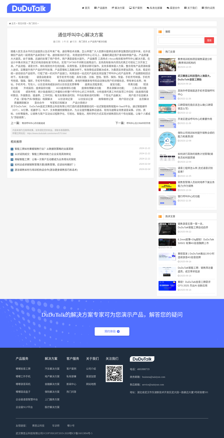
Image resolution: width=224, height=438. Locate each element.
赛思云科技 (38, 425)
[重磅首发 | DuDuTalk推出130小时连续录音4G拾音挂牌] (167, 257)
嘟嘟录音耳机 (23, 384)
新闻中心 (71, 384)
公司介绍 (91, 368)
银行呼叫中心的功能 (189, 196)
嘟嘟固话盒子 (23, 391)
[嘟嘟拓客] (29, 8)
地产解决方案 (52, 376)
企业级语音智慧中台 (27, 399)
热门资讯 (33, 23)
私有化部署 (155, 7)
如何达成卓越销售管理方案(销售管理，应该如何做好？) (45, 164)
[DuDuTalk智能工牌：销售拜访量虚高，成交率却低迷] (167, 272)
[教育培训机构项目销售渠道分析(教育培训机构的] (167, 64)
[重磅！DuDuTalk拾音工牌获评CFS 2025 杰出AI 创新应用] (167, 286)
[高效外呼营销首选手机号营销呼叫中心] (167, 95)
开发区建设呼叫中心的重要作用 (195, 119)
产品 (92, 42)
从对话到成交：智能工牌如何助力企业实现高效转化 (43, 154)
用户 (96, 42)
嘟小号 (71, 425)
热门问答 (71, 391)
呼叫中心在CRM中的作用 (138, 123)
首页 (87, 7)
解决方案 (119, 7)
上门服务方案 (52, 399)
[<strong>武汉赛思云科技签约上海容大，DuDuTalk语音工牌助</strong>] (167, 80)
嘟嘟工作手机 (23, 376)
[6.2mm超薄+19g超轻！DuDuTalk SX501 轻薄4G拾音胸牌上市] (167, 242)
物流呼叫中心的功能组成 (33, 123)
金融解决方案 (52, 384)
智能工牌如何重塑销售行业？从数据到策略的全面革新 (44, 148)
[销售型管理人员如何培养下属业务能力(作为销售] (167, 186)
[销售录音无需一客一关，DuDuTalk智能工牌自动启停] (167, 229)
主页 (13, 23)
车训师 (55, 425)
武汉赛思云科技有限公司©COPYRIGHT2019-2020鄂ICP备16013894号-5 (54, 433)
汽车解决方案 (52, 368)
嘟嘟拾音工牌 (23, 368)
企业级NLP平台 (24, 407)
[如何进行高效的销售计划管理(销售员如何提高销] (167, 158)
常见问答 (22, 23)
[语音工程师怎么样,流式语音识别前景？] (167, 172)
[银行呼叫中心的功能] (167, 200)
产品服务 (102, 7)
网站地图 (91, 384)
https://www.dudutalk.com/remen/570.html (46, 133)
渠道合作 (174, 7)
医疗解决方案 (52, 407)
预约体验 (110, 331)
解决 (101, 42)
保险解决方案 (52, 391)
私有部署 (71, 376)
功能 (105, 42)
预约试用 (209, 7)
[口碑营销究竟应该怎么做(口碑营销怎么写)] (167, 109)
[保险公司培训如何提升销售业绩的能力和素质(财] (167, 140)
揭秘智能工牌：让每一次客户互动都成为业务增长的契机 (45, 159)
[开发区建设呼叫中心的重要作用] (167, 123)
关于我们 (192, 7)
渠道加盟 (91, 376)
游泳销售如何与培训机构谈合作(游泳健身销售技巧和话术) (46, 169)
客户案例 (137, 7)
